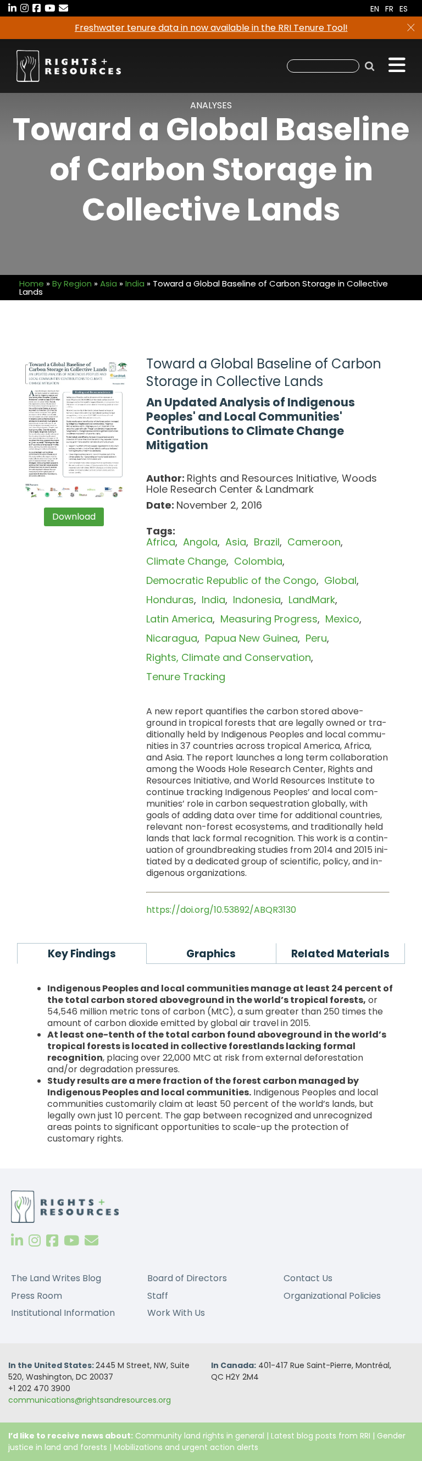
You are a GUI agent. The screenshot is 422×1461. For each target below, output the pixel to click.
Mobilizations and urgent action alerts (186, 1447)
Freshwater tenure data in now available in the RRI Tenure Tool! (211, 28)
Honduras (170, 600)
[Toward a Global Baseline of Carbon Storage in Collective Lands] (74, 428)
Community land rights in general (199, 1435)
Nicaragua (171, 638)
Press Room (36, 1295)
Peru (316, 638)
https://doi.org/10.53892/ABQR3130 (221, 909)
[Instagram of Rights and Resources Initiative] (35, 1241)
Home (31, 283)
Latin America (179, 619)
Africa (160, 542)
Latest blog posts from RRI (320, 1435)
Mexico (342, 619)
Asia (108, 283)
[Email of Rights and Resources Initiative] (91, 1241)
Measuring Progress (269, 619)
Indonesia (257, 600)
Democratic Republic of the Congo (231, 580)
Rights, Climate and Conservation (228, 657)
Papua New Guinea (251, 638)
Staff (157, 1295)
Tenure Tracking (185, 676)
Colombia (258, 561)
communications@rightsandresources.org (89, 1399)
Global (340, 580)
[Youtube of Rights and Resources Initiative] (71, 1241)
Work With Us (176, 1312)
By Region (72, 283)
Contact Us (308, 1278)
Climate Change (186, 561)
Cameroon (314, 542)
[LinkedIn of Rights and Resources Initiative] (17, 1241)
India (135, 283)
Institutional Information (63, 1312)
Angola (200, 542)
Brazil (267, 542)
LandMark (311, 600)
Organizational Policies (332, 1295)
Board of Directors (187, 1278)
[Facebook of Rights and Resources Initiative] (52, 1241)
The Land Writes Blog (56, 1278)
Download (74, 516)
